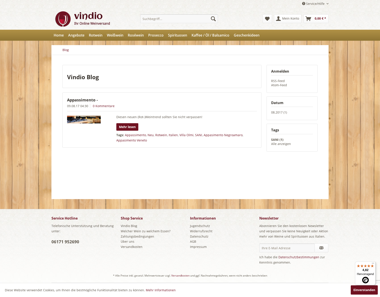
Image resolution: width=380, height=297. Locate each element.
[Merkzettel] (267, 18)
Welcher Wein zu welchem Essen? (145, 231)
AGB (193, 241)
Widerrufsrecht (201, 231)
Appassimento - (82, 100)
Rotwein (161, 135)
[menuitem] (179, 18)
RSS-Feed (278, 81)
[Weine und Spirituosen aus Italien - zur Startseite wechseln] (82, 19)
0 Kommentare (104, 106)
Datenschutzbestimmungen (298, 257)
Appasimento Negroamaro (223, 135)
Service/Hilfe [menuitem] (315, 4)
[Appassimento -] (86, 119)
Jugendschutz (200, 226)
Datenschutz (199, 236)
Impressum (198, 247)
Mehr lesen (127, 127)
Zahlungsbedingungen (137, 236)
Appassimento (135, 135)
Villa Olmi (186, 135)
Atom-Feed (279, 85)
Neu (151, 135)
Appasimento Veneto (131, 140)
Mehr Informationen (161, 290)
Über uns (127, 241)
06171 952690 (65, 242)
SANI (198, 135)
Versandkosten (131, 247)
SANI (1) (277, 140)
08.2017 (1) (279, 112)
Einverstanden (364, 290)
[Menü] (373, 264)
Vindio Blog (129, 226)
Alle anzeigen (281, 144)
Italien (173, 135)
